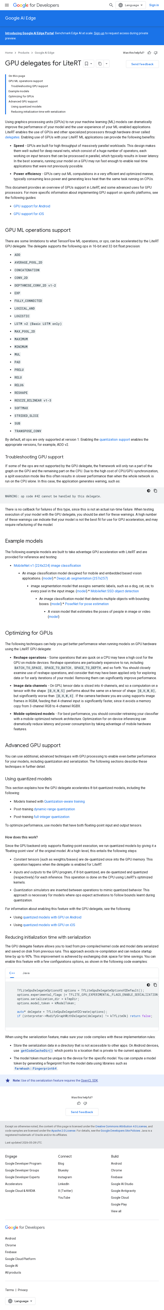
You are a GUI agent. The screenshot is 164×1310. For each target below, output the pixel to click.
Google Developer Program (23, 1163)
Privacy (23, 1290)
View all (116, 1211)
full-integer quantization (51, 817)
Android (116, 1163)
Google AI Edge (20, 18)
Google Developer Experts (22, 1177)
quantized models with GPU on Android (52, 917)
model (47, 578)
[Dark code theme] (148, 490)
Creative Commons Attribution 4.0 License (121, 1126)
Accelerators (13, 1184)
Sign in (154, 5)
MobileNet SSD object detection (115, 591)
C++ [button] (12, 973)
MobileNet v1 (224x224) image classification (47, 566)
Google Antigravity (123, 1190)
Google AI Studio (122, 1184)
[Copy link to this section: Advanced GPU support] (65, 745)
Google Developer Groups (22, 1170)
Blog (61, 1163)
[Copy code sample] (155, 490)
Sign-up (99, 33)
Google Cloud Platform (20, 1259)
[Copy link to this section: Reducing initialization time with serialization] (95, 937)
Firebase (117, 1177)
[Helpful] (149, 53)
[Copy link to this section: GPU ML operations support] (75, 230)
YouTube (64, 1197)
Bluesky (63, 1170)
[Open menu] (7, 5)
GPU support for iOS (29, 214)
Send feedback (142, 64)
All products (13, 1272)
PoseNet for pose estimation (87, 604)
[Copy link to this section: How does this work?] (42, 837)
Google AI (11, 1265)
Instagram (65, 1177)
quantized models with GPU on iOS (49, 925)
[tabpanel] (82, 1004)
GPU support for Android (32, 206)
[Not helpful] (155, 53)
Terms (9, 1290)
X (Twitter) (65, 1190)
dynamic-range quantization (54, 809)
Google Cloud (120, 1197)
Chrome (116, 1170)
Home (9, 52)
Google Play (119, 1204)
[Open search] (111, 5)
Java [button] (26, 973)
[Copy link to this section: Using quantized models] (56, 779)
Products (23, 52)
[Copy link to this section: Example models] (47, 541)
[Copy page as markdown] (100, 63)
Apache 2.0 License (63, 1130)
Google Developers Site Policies (120, 1130)
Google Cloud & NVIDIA (20, 1190)
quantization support (115, 440)
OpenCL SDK (89, 1080)
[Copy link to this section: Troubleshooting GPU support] (67, 457)
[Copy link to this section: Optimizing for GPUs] (57, 633)
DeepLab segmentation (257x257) (82, 578)
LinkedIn (63, 1184)
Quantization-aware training (64, 801)
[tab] (12, 973)
